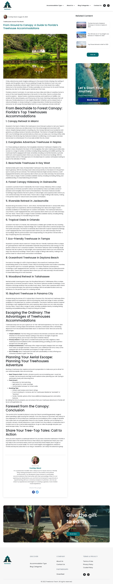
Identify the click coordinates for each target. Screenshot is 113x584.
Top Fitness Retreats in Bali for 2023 (98, 44)
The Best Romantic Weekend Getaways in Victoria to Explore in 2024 (97, 25)
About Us (70, 5)
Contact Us (98, 5)
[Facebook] (33, 492)
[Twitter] (37, 492)
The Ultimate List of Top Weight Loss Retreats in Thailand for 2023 (98, 34)
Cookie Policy (88, 567)
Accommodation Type (54, 5)
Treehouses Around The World (13, 22)
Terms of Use (88, 561)
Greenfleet (60, 574)
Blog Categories (83, 5)
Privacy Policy (88, 564)
